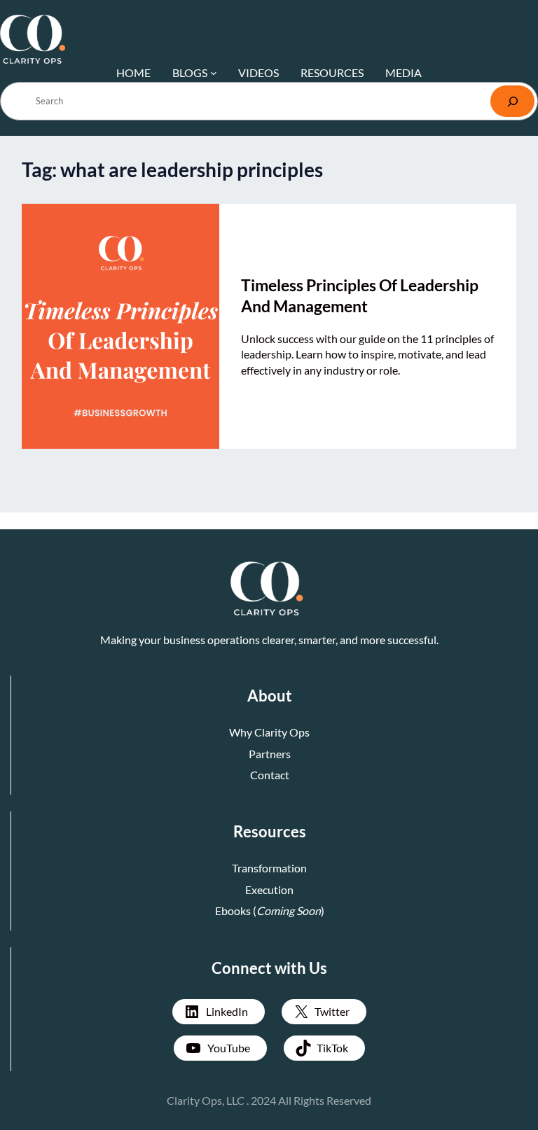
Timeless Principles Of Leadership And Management (359, 295)
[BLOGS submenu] (213, 72)
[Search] (512, 101)
